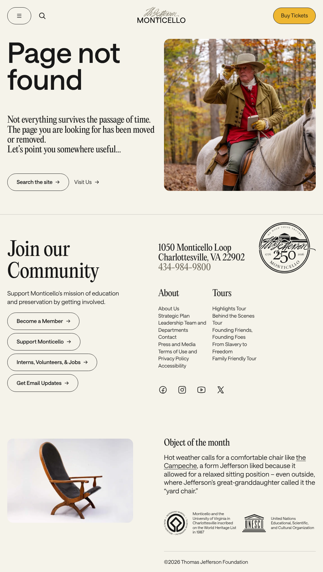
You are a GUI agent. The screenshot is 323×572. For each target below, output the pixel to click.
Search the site (35, 182)
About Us (168, 309)
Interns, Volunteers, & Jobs (49, 362)
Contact (167, 337)
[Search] (42, 15)
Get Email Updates (39, 383)
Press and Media (177, 344)
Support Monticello (40, 341)
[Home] (161, 15)
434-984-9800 (184, 268)
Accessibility (172, 366)
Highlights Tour (229, 309)
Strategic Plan (174, 316)
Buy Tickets (294, 15)
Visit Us (82, 182)
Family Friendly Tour (234, 359)
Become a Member (40, 321)
